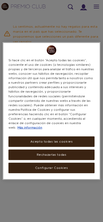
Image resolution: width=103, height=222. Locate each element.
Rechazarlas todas (52, 154)
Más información (29, 127)
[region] (52, 111)
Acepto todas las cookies (51, 141)
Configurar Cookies (51, 167)
